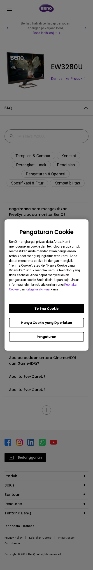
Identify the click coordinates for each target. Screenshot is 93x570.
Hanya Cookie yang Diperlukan (46, 322)
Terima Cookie (46, 308)
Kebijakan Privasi (38, 289)
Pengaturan (46, 336)
